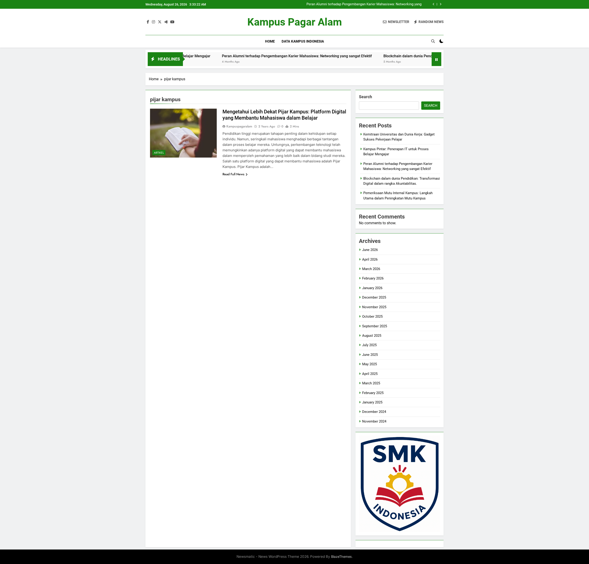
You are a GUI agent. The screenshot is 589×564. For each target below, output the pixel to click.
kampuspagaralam (239, 126)
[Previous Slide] (433, 4)
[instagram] (153, 22)
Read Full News (233, 174)
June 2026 (370, 250)
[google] (166, 22)
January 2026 (372, 288)
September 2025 (374, 326)
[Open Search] (433, 41)
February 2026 (373, 278)
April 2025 (370, 374)
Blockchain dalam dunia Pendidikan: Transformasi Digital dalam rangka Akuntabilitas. (428, 56)
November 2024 (374, 421)
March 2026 (371, 269)
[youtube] (172, 22)
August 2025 (371, 336)
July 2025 (369, 345)
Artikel (159, 153)
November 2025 (374, 307)
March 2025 (371, 383)
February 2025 (373, 393)
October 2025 (372, 316)
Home (270, 41)
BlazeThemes (341, 556)
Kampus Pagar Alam (294, 22)
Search (365, 96)
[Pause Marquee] (436, 59)
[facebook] (147, 22)
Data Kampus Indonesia (303, 41)
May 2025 (369, 364)
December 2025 (374, 297)
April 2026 (370, 259)
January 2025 (372, 402)
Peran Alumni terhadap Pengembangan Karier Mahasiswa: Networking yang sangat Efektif (364, 4)
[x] (159, 22)
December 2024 (374, 412)
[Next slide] (440, 4)
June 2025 (370, 355)
